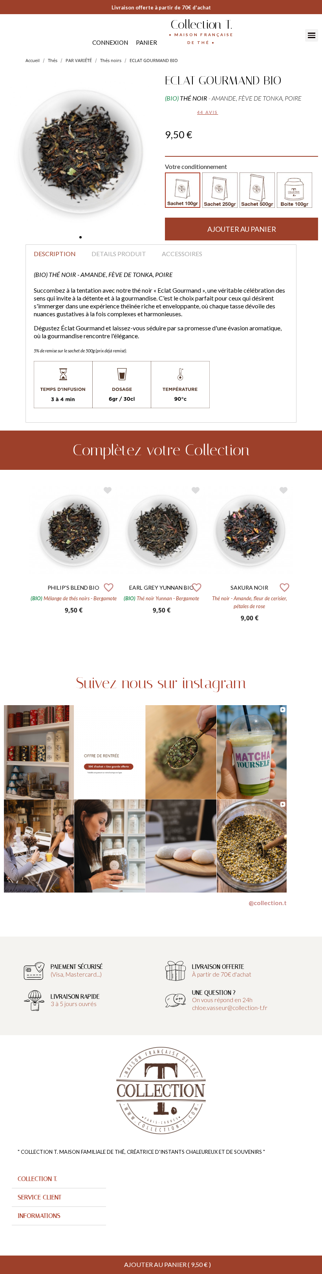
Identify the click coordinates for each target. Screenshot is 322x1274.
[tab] (59, 1179)
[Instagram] (17, 34)
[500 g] (257, 190)
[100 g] (182, 190)
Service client (39, 1197)
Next (298, 557)
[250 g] (220, 190)
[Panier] (146, 43)
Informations (39, 1215)
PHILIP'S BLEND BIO (73, 587)
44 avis (207, 112)
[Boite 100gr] (294, 190)
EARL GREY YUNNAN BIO (161, 587)
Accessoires (182, 253)
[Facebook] (9, 34)
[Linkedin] (24, 34)
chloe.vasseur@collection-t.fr (229, 1007)
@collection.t (268, 902)
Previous (23, 557)
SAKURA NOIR (249, 587)
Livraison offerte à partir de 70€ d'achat (161, 7)
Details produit (118, 253)
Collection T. (201, 24)
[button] (80, 237)
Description (55, 253)
